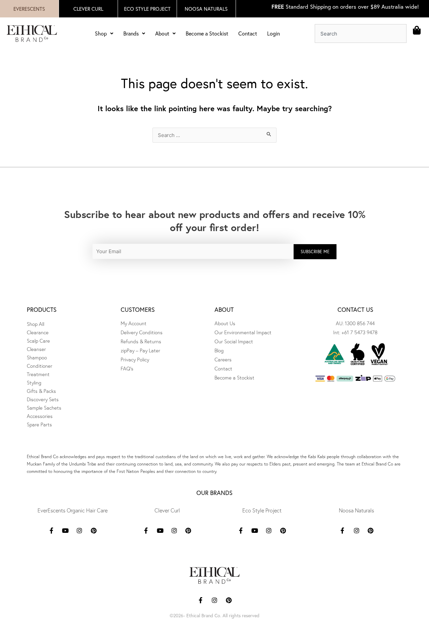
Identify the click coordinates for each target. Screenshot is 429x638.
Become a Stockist (207, 33)
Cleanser (36, 349)
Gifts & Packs (41, 391)
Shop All (35, 324)
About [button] (162, 33)
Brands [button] (131, 33)
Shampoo (37, 357)
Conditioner (39, 366)
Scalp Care (38, 341)
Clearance (38, 332)
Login (273, 33)
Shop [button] (101, 33)
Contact (247, 33)
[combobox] (361, 33)
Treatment (38, 374)
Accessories (40, 416)
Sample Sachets (44, 408)
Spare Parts (39, 424)
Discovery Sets (43, 399)
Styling (34, 382)
